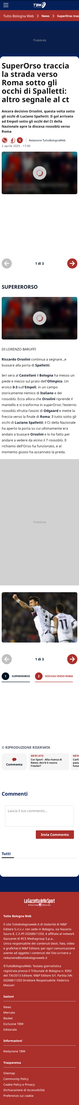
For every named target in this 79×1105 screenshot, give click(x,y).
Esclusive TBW (13, 1024)
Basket (8, 1018)
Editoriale (10, 1030)
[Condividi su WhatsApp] (5, 140)
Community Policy (15, 1079)
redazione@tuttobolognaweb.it (25, 958)
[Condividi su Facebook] (12, 140)
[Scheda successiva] (72, 263)
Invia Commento (55, 834)
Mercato (9, 1012)
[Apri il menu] (5, 5)
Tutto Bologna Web (18, 16)
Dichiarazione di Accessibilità (24, 1090)
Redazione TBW (14, 1051)
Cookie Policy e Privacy (19, 1084)
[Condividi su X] (20, 140)
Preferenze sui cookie (18, 1096)
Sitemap (9, 1073)
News (46, 16)
